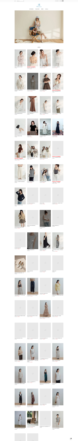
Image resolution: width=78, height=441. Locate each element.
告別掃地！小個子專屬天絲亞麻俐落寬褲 (19, 181)
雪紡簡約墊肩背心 (54, 385)
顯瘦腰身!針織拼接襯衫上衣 (55, 227)
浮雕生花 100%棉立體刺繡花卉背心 (44, 113)
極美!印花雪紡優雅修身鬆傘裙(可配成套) (45, 317)
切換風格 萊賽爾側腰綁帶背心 (30, 249)
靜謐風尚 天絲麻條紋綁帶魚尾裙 (56, 362)
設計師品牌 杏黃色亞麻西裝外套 (31, 428)
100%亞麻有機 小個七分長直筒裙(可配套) (20, 430)
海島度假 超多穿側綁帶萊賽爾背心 (31, 90)
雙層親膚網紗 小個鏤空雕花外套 (19, 90)
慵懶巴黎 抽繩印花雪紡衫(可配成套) (56, 317)
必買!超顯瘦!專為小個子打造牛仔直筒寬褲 (32, 295)
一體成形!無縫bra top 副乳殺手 (56, 182)
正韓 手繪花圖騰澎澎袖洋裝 (43, 90)
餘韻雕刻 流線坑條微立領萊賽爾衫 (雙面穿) (20, 317)
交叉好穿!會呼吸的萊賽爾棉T (55, 430)
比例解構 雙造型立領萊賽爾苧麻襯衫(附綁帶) (57, 295)
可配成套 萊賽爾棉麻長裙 (30, 113)
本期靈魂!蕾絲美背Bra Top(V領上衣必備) (20, 295)
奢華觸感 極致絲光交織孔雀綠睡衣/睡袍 (44, 385)
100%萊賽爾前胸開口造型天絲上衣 (44, 362)
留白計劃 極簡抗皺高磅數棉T (30, 181)
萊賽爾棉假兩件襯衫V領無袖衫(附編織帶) (20, 385)
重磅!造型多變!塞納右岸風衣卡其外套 (19, 227)
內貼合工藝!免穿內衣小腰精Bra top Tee (20, 159)
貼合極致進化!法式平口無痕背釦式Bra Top (45, 430)
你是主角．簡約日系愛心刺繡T (31, 158)
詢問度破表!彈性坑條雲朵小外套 (44, 158)
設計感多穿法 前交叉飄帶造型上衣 (19, 362)
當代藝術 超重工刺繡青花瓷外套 (44, 295)
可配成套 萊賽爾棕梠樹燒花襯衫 (19, 113)
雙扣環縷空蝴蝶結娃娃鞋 (18, 249)
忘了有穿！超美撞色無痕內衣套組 (56, 159)
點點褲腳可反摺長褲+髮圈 (43, 249)
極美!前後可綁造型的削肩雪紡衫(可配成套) (32, 317)
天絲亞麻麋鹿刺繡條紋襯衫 (43, 181)
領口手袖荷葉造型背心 (42, 227)
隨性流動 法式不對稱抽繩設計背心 (31, 385)
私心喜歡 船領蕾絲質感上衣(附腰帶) (56, 113)
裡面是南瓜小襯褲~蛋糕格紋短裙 (31, 227)
